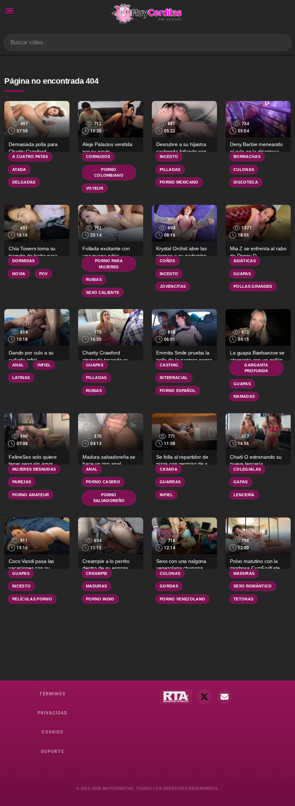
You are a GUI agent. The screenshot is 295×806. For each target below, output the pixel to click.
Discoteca (245, 182)
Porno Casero (103, 482)
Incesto (169, 156)
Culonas (243, 169)
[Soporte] (224, 696)
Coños (167, 261)
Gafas (240, 482)
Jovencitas (173, 286)
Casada (168, 469)
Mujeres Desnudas (34, 469)
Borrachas (246, 156)
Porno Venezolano (182, 599)
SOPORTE (52, 751)
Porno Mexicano (179, 182)
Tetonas (243, 599)
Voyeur (94, 188)
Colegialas (247, 469)
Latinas (21, 377)
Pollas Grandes (252, 286)
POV (43, 274)
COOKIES (52, 732)
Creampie (97, 573)
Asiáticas (244, 261)
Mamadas (244, 396)
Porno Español (178, 390)
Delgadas (24, 182)
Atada (19, 169)
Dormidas (23, 261)
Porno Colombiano (108, 172)
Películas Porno (32, 599)
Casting (169, 365)
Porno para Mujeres (109, 264)
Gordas (169, 586)
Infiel (44, 365)
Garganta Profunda (256, 368)
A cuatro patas (30, 156)
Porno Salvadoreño (109, 498)
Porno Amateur (30, 495)
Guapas (242, 274)
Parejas (21, 482)
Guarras (170, 482)
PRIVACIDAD (52, 712)
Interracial (174, 377)
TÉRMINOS (52, 693)
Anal (18, 365)
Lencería (244, 495)
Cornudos (98, 156)
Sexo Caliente (102, 292)
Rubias (94, 279)
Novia (19, 274)
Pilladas (170, 169)
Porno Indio (100, 599)
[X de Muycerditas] (204, 696)
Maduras (96, 586)
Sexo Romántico (252, 586)
